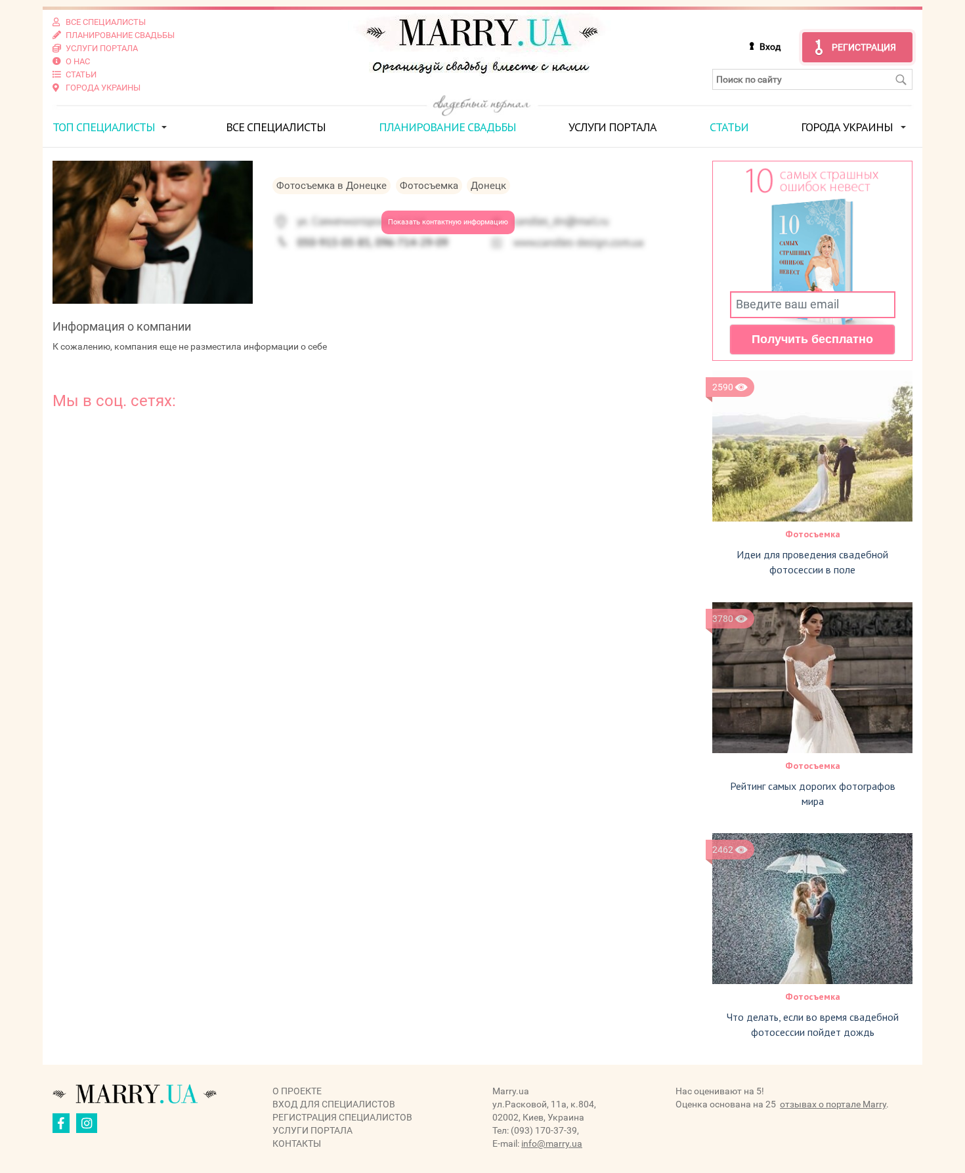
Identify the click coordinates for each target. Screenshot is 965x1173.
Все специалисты (276, 126)
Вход (770, 46)
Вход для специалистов (333, 1104)
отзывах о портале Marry (833, 1104)
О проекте (297, 1091)
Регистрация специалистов (342, 1117)
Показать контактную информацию (448, 222)
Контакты (296, 1143)
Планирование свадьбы (447, 126)
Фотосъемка (812, 534)
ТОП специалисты (104, 126)
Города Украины (847, 126)
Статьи (729, 126)
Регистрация (864, 47)
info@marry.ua (551, 1143)
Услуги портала (612, 126)
